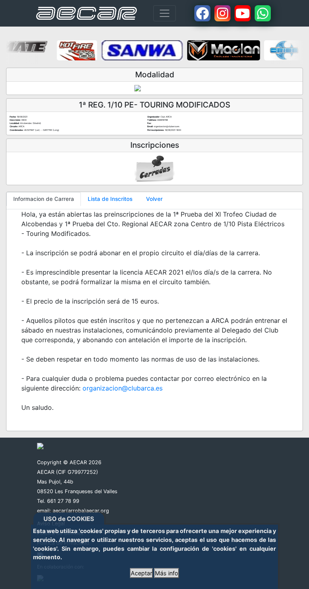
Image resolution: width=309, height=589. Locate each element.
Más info (166, 573)
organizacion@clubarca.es (122, 388)
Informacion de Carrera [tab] (43, 199)
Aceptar (141, 573)
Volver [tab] (154, 199)
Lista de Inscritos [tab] (110, 199)
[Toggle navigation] (164, 13)
